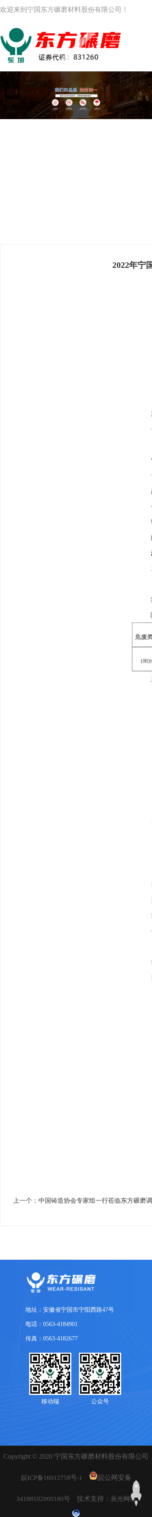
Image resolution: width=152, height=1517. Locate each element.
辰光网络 (123, 1498)
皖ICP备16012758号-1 (51, 1477)
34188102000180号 (43, 1498)
